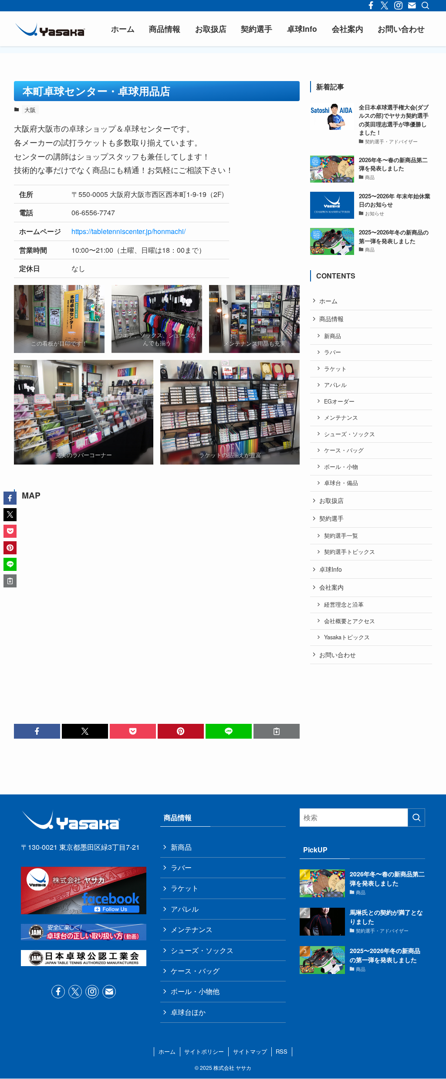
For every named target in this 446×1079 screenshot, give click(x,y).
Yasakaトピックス (347, 637)
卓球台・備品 (341, 483)
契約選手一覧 (341, 536)
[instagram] (92, 991)
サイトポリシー (204, 1051)
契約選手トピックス (349, 552)
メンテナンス (341, 417)
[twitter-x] (75, 991)
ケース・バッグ (344, 450)
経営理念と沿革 (344, 604)
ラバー (332, 352)
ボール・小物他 (195, 991)
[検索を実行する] (416, 817)
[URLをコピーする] (276, 731)
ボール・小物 (341, 467)
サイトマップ (250, 1051)
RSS (281, 1051)
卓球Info (330, 569)
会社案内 (331, 587)
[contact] (109, 991)
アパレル (335, 385)
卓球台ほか (188, 1012)
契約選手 (331, 518)
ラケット (335, 369)
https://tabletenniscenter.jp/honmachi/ (128, 231)
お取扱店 (331, 500)
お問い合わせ (337, 654)
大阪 (30, 109)
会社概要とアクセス (349, 621)
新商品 (332, 336)
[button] (37, 731)
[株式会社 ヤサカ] (50, 28)
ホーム (328, 300)
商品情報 (331, 318)
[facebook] (58, 991)
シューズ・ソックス (349, 434)
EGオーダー (339, 401)
